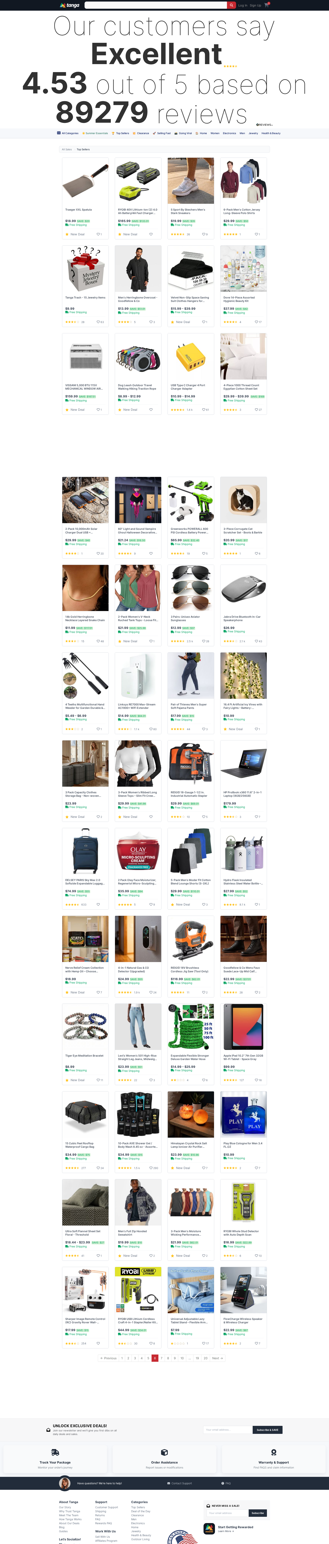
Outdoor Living (140, 1539)
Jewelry (253, 133)
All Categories (69, 133)
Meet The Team (68, 1515)
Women (215, 133)
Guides (63, 1531)
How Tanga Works (70, 1519)
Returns (100, 1515)
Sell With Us (102, 1536)
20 (206, 1358)
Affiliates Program (106, 1540)
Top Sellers (120, 133)
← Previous (108, 1358)
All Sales (67, 149)
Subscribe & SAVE (267, 1429)
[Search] (231, 5)
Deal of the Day (140, 1511)
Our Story (65, 1507)
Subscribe (258, 1513)
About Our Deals (69, 1523)
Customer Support (106, 1507)
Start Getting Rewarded (235, 1527)
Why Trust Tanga (69, 1511)
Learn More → (226, 1531)
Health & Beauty (271, 133)
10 (182, 1358)
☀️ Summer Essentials (95, 133)
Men (242, 133)
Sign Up (255, 5)
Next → (217, 1358)
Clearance (141, 133)
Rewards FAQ (103, 1523)
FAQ (228, 1483)
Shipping (100, 1511)
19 (197, 1358)
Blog (62, 1527)
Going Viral (183, 133)
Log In (242, 5)
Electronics (229, 133)
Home (201, 133)
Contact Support (182, 1483)
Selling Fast (162, 133)
